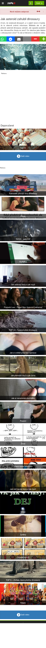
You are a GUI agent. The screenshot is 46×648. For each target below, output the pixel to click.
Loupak (11, 3)
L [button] (30, 3)
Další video (24, 156)
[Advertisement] (23, 97)
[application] (23, 57)
